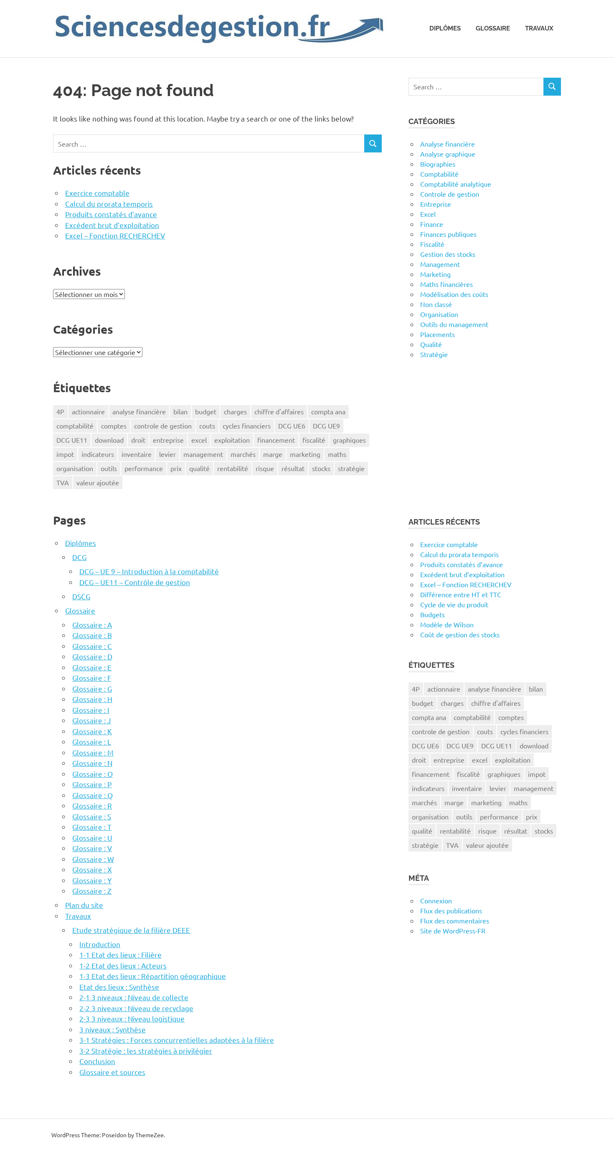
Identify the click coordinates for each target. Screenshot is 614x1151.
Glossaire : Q (92, 795)
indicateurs (97, 454)
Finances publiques (448, 234)
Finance (431, 224)
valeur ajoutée (97, 482)
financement (276, 440)
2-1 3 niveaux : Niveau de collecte (133, 997)
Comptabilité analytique (455, 184)
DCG (79, 557)
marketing (305, 454)
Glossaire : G (92, 688)
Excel (428, 214)
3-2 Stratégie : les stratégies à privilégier (145, 1050)
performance (143, 468)
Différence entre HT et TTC (460, 594)
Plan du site (84, 904)
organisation (74, 468)
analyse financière (139, 411)
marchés (243, 454)
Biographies (437, 164)
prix (176, 468)
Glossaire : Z (92, 890)
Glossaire (493, 28)
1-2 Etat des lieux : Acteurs (123, 965)
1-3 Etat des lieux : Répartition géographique (152, 975)
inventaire (137, 454)
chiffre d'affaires (279, 411)
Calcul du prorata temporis (109, 203)
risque (265, 468)
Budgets (432, 614)
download (109, 440)
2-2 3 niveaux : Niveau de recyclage (136, 1008)
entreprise (168, 440)
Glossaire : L (91, 741)
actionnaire (88, 411)
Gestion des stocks (447, 254)
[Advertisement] (484, 437)
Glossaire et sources (112, 1071)
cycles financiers (247, 425)
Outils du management (454, 324)
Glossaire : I (90, 709)
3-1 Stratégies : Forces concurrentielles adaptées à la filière (176, 1039)
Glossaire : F (91, 677)
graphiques (349, 440)
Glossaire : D (92, 656)
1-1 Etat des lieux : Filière (120, 954)
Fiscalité (432, 244)
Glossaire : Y (92, 880)
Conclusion (97, 1061)
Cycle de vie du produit (454, 604)
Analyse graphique (447, 154)
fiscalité (313, 440)
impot (65, 454)
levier (167, 454)
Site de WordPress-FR (452, 930)
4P (60, 411)
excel (199, 440)
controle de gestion (163, 425)
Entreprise (435, 204)
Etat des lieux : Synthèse (119, 986)
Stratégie (434, 354)
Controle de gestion (449, 194)
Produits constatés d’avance (111, 214)
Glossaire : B (92, 635)
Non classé (436, 304)
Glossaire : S (91, 816)
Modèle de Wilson (447, 624)
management (203, 454)
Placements (437, 334)
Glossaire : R (92, 805)
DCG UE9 (326, 425)
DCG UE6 (291, 425)
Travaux (539, 28)
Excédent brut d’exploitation (112, 225)
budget (205, 411)
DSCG (81, 596)
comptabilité (75, 425)
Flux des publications (451, 910)
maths (337, 454)
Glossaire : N (92, 762)
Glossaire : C (92, 645)
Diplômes (445, 28)
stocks (321, 468)
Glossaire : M (93, 752)
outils (109, 468)
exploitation (232, 440)
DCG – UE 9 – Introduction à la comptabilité (149, 571)
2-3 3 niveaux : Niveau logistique (132, 1018)
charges (235, 411)
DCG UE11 (71, 440)
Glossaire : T (92, 826)
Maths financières (446, 284)
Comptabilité (439, 174)
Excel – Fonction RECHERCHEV (115, 235)
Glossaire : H (92, 699)
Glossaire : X (92, 869)
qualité (199, 468)
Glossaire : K (92, 731)
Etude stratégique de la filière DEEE (131, 929)
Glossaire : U (92, 837)
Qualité (431, 344)
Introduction (99, 944)
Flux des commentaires (454, 920)
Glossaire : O (92, 773)
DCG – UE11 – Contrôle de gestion (134, 582)
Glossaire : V (92, 848)
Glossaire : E (92, 667)
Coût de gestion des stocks (460, 634)
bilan (180, 411)
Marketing (435, 274)
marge (272, 454)
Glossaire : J (91, 720)
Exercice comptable (97, 192)
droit (138, 440)
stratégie (351, 468)
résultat (293, 468)
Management (440, 264)
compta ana (328, 411)
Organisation (439, 314)
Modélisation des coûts (454, 294)
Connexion (436, 900)
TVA (62, 482)
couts (207, 425)
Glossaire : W (93, 858)
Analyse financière (447, 143)
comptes (114, 425)
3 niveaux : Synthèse (112, 1029)
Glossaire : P (92, 784)
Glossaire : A (92, 624)
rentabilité (232, 468)
